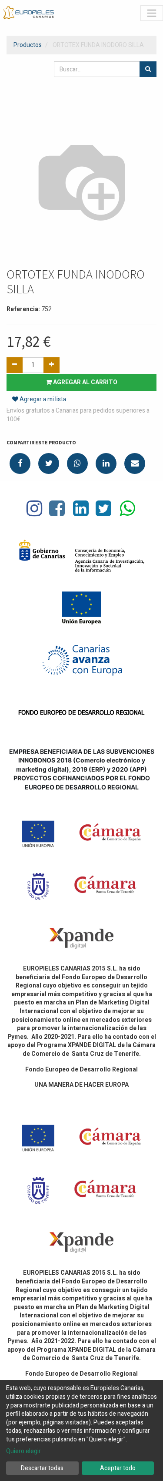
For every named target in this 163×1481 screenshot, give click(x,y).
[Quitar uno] (15, 365)
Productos (27, 45)
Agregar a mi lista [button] (42, 399)
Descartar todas (42, 1468)
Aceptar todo (118, 1468)
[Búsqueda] (148, 69)
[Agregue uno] (51, 365)
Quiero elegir (23, 1451)
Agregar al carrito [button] (84, 382)
